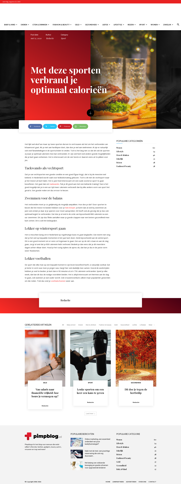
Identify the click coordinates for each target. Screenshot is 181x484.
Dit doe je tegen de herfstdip (136, 391)
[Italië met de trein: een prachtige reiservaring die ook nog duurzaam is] (77, 454)
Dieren (24, 25)
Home (108, 482)
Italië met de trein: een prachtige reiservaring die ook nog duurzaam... (97, 453)
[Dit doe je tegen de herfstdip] (136, 358)
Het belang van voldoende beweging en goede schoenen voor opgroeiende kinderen (96, 465)
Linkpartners (118, 482)
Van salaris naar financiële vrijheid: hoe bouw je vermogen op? (45, 393)
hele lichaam (70, 207)
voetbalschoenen (58, 281)
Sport (142, 25)
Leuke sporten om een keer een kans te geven (90, 391)
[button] (178, 25)
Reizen (131, 25)
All (63, 325)
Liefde (105, 25)
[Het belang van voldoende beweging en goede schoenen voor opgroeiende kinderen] (77, 466)
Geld (77, 25)
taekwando (54, 184)
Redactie (50, 38)
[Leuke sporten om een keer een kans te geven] (90, 358)
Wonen (154, 25)
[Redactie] (51, 300)
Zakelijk (167, 25)
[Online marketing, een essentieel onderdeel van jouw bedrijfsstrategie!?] (77, 442)
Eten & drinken (40, 25)
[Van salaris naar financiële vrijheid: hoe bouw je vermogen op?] (45, 358)
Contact (152, 482)
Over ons (142, 482)
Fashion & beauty (61, 25)
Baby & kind (9, 25)
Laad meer (89, 413)
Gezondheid (91, 25)
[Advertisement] (111, 12)
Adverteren (131, 482)
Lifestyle (118, 25)
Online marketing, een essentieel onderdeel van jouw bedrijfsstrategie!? (97, 441)
